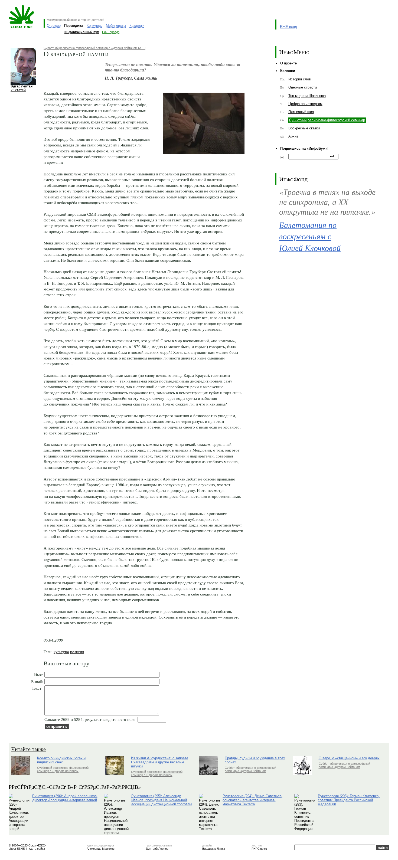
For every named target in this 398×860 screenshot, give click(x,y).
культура (61, 651)
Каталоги (136, 26)
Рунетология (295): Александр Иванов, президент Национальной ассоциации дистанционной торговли (161, 800)
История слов (299, 79)
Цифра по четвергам (305, 104)
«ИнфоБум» (317, 148)
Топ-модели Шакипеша (307, 96)
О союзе (54, 26)
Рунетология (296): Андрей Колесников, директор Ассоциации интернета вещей (65, 798)
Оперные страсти (302, 87)
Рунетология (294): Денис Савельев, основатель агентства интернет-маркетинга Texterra (253, 800)
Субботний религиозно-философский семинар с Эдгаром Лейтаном (63, 769)
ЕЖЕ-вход (288, 27)
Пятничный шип (301, 112)
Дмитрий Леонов (157, 848)
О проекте (288, 63)
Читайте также (28, 749)
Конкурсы (94, 26)
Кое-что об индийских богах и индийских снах (61, 760)
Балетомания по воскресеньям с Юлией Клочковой (310, 236)
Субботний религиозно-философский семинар (327, 120)
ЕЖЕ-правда (110, 32)
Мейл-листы (116, 26)
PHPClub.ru (259, 848)
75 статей (18, 90)
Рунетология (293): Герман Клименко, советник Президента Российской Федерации (349, 800)
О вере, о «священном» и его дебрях (349, 758)
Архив (293, 136)
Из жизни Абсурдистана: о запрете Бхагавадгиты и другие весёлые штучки (159, 762)
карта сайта (37, 848)
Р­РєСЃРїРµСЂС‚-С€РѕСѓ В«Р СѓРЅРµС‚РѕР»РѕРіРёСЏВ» (75, 786)
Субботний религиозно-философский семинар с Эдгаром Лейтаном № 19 (94, 48)
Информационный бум (81, 32)
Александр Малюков (101, 848)
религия (77, 651)
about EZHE (17, 848)
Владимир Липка (213, 848)
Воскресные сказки (304, 128)
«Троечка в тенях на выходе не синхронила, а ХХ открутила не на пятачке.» (327, 201)
